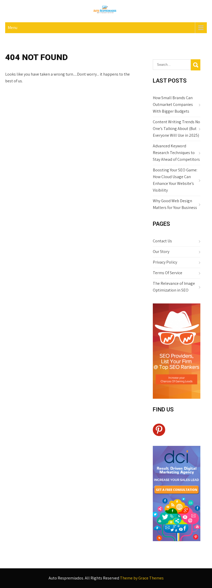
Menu (12, 27)
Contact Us (162, 241)
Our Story (161, 251)
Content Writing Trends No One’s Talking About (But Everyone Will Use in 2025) (176, 128)
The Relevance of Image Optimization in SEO (174, 287)
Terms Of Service (167, 272)
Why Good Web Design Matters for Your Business (175, 204)
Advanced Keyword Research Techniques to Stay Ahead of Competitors (176, 152)
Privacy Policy (165, 262)
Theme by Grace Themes (142, 578)
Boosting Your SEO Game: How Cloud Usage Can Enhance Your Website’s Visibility (175, 180)
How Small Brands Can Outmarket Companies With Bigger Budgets (173, 104)
